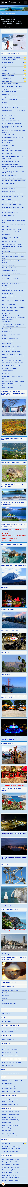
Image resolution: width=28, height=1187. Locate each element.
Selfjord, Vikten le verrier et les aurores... (12, 89)
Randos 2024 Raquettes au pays (10, 1114)
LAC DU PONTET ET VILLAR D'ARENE (11, 346)
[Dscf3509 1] (14, 641)
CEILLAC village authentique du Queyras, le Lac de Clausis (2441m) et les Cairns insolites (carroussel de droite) (14, 317)
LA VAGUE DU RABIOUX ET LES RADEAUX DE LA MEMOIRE (13, 225)
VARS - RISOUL (6, 1013)
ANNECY (13, 70)
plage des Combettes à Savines (10, 1055)
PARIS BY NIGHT (6, 199)
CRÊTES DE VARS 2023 (8, 1133)
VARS (13, 65)
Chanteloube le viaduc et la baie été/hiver (12, 290)
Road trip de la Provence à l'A (9, 1162)
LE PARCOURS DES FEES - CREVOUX (11, 360)
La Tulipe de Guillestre (7, 328)
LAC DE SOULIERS (6, 1130)
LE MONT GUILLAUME (7, 293)
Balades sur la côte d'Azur (9, 1175)
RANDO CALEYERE (7, 1122)
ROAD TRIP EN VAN (13, 81)
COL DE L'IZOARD (6, 322)
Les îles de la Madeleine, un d (9, 1086)
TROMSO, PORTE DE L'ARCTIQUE (10, 121)
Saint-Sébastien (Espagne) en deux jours (12, 376)
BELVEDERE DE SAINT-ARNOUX (10, 1049)
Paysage (4, 998)
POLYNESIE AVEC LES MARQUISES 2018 (12, 151)
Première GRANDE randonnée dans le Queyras (11, 284)
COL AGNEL (5, 281)
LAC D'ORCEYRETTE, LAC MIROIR (10, 202)
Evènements (5, 995)
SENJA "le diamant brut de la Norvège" (12, 123)
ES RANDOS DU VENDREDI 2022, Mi (11, 1120)
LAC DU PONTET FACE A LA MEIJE (11, 273)
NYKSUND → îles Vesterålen (9, 99)
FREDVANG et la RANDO (8, 94)
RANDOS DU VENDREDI (13, 76)
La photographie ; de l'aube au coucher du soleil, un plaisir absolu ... (13, 301)
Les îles (4, 1000)
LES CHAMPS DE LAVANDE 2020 (10, 1178)
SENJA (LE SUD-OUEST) (8, 115)
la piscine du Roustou (7, 140)
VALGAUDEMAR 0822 (7, 341)
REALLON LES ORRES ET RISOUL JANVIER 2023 (13, 257)
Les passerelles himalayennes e (10, 1164)
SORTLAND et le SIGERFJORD (9, 105)
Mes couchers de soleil (8, 1039)
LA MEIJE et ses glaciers (8, 304)
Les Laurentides (6, 234)
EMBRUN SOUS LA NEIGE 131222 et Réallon (13, 137)
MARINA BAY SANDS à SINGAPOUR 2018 (12, 156)
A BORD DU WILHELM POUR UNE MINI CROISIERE (11, 334)
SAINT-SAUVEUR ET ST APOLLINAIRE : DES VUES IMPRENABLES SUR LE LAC (13, 325)
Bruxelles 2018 (6, 143)
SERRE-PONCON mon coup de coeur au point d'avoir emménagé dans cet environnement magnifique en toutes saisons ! (14, 309)
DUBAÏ (13, 68)
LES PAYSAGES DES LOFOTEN (10, 107)
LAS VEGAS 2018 (6, 148)
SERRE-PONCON (13, 78)
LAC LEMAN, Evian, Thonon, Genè (10, 1159)
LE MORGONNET (6, 275)
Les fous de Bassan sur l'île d (9, 1088)
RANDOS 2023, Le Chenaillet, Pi (10, 1117)
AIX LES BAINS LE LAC (8, 135)
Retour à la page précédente (8, 27)
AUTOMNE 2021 (6, 313)
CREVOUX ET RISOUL (7, 210)
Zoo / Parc (5, 1006)
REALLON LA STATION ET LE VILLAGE (11, 365)
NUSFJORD (5, 102)
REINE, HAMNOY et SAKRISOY (10, 97)
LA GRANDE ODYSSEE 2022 (9, 267)
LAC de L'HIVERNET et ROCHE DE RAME (12, 204)
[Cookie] (3, 1184)
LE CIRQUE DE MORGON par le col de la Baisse (12, 296)
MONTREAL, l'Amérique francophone (11, 229)
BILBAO (4, 379)
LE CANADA (5, 529)
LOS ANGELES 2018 (7, 153)
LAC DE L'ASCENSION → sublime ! (11, 186)
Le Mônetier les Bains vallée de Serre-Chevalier (12, 261)
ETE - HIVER (5, 373)
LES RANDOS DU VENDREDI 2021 (10, 212)
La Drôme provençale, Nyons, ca (10, 1170)
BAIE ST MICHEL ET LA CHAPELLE (13, 57)
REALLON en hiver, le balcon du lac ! (11, 351)
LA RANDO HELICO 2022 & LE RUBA (11, 1125)
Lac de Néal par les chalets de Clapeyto (12, 178)
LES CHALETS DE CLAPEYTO (9, 183)
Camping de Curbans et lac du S (10, 1180)
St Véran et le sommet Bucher (10, 278)
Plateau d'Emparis (7, 343)
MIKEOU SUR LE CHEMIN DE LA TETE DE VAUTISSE (12, 167)
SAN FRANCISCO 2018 (8, 145)
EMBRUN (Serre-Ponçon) (13, 73)
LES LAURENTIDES (7, 1083)
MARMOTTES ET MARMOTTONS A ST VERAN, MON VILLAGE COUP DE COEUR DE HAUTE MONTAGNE (13, 356)
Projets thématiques (7, 992)
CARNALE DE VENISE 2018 (9, 175)
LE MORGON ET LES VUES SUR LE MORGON (13, 194)
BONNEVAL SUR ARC (7, 331)
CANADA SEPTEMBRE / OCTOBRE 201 (12, 1080)
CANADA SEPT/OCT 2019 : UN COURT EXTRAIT (12, 238)
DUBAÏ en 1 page (6, 954)
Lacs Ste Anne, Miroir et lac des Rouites (12, 196)
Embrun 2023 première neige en (10, 1099)
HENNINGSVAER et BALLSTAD (10, 84)
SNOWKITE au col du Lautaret (10, 270)
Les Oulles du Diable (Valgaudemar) (11, 164)
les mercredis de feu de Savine (10, 1052)
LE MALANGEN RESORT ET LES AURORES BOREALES (12, 127)
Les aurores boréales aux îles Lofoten (12, 86)
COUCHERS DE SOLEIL (13, 62)
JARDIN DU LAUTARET (8, 349)
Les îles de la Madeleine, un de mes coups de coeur (13, 221)
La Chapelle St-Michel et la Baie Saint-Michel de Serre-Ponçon (13, 131)
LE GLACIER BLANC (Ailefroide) (10, 338)
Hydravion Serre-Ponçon (8, 188)
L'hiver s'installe (6, 288)
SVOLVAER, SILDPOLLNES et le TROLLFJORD (13, 110)
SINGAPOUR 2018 (6, 159)
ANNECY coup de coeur (8, 215)
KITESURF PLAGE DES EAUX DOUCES (11, 1149)
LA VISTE (4, 113)
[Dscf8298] (14, 451)
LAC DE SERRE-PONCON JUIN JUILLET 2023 (13, 180)
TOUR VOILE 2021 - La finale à (10, 1151)
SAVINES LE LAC (13, 1143)
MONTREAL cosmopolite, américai (11, 1091)
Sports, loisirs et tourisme (9, 1003)
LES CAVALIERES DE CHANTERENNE (11, 1146)
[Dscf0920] (14, 427)
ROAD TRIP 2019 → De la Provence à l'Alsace (13, 207)
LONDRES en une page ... (8, 265)
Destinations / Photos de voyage (10, 990)
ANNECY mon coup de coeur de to (11, 1073)
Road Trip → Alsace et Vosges (10, 1172)
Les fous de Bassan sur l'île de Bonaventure (13, 232)
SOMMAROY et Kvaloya (8, 118)
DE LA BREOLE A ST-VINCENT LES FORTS (12, 363)
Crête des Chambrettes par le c (10, 1136)
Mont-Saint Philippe (7, 1128)
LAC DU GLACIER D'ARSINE (9, 241)
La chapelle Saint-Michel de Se (10, 1029)
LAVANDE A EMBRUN (7, 1101)
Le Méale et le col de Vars (8, 191)
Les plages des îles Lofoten (9, 91)
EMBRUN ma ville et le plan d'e (10, 1104)
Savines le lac (5, 218)
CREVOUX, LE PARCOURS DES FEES (13, 60)
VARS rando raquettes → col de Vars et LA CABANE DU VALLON (13, 171)
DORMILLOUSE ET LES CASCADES (11, 161)
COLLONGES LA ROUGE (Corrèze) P (11, 1167)
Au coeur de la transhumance (10, 368)
